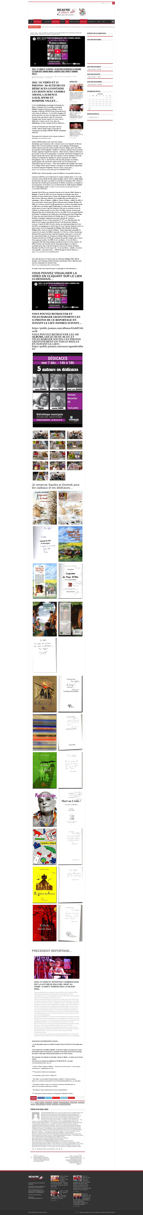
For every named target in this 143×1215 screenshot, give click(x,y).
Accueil (31, 21)
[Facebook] (103, 3)
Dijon (67, 21)
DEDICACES (81, 1102)
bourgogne (74, 1102)
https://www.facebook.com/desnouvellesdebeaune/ (59, 1084)
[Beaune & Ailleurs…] (71, 12)
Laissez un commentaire (39, 77)
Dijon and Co (83, 21)
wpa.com (48, 1063)
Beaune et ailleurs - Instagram (95, 84)
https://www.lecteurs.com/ (42, 138)
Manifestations (55, 21)
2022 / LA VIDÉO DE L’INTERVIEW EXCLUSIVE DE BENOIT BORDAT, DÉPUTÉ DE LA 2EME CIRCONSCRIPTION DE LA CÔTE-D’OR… (41, 1158)
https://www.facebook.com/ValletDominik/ (45, 252)
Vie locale (37, 21)
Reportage (55, 1104)
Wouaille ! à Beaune (110, 1212)
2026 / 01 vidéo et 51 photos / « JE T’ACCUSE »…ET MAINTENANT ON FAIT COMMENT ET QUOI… (76, 115)
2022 (37, 1102)
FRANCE (49, 1104)
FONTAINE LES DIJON (40, 1104)
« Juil (89, 109)
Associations (48, 21)
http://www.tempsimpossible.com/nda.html (45, 265)
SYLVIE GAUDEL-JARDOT (65, 1104)
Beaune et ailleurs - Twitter (94, 77)
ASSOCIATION (49, 1102)
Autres (98, 21)
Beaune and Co (91, 21)
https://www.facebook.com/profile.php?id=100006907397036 (51, 169)
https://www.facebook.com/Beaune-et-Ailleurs (45, 1086)
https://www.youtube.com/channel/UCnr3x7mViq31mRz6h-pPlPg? (51, 1081)
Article (42, 1102)
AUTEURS (56, 1102)
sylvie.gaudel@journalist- (39, 1063)
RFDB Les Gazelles (74, 21)
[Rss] (102, 3)
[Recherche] (113, 3)
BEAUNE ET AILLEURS (64, 1102)
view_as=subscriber (75, 1081)
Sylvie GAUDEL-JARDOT (38, 76)
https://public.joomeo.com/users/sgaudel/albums (57, 347)
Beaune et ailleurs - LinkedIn (94, 69)
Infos (103, 21)
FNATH (62, 21)
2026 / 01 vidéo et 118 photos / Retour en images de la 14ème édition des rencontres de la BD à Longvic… (76, 133)
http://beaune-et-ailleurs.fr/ (49, 1075)
